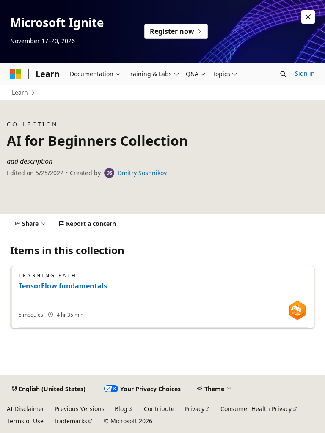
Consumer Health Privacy (256, 409)
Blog (121, 409)
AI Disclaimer (25, 409)
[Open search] (283, 74)
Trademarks (70, 421)
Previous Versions (80, 409)
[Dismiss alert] (308, 17)
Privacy (194, 409)
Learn (20, 92)
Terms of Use (25, 421)
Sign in (305, 73)
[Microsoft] (15, 74)
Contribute (159, 409)
